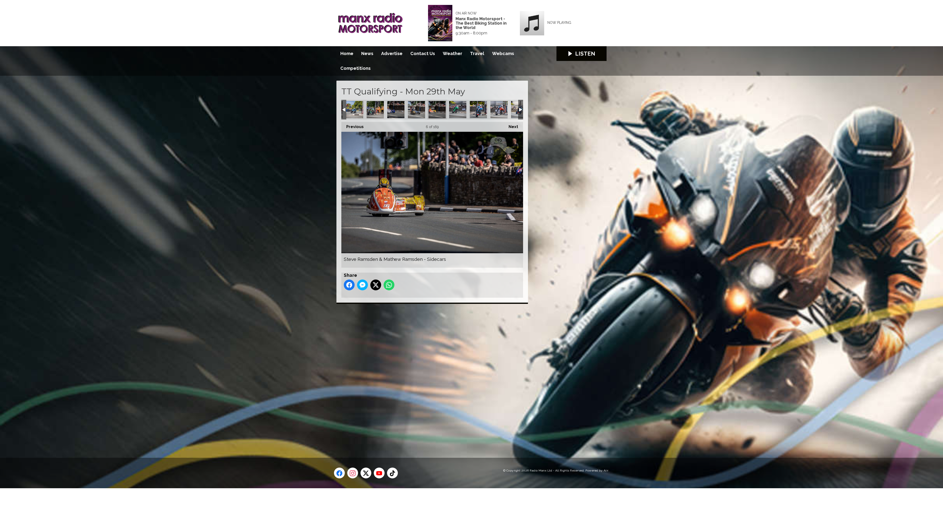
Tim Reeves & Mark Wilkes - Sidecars (395, 109)
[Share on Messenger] (362, 285)
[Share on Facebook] (349, 285)
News (367, 53)
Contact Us (422, 53)
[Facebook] (339, 473)
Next (511, 126)
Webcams (503, 53)
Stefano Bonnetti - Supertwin (457, 109)
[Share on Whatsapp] (389, 285)
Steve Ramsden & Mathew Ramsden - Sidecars (437, 109)
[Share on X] (375, 285)
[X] (366, 473)
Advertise (391, 53)
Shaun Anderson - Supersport (499, 109)
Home (346, 53)
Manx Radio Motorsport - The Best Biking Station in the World (481, 23)
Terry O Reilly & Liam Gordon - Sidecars (416, 109)
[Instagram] (352, 473)
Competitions (355, 68)
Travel (477, 53)
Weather (452, 53)
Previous (352, 126)
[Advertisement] (428, 375)
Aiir (606, 470)
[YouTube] (379, 473)
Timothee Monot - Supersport (375, 109)
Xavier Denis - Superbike (354, 109)
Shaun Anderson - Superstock (478, 109)
